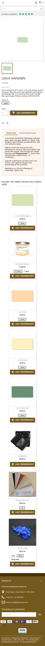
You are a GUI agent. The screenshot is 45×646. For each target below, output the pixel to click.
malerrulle (28, 147)
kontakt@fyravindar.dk (19, 602)
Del (7, 123)
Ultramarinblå (22, 548)
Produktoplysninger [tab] (28, 133)
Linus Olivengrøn (22, 408)
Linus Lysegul (23, 360)
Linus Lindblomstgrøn (23, 216)
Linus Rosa (22, 312)
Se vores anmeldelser (10, 14)
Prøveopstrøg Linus (23, 500)
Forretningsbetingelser (28, 642)
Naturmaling (21, 96)
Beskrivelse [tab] (11, 133)
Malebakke (22, 456)
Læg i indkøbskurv (23, 112)
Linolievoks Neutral (22, 264)
